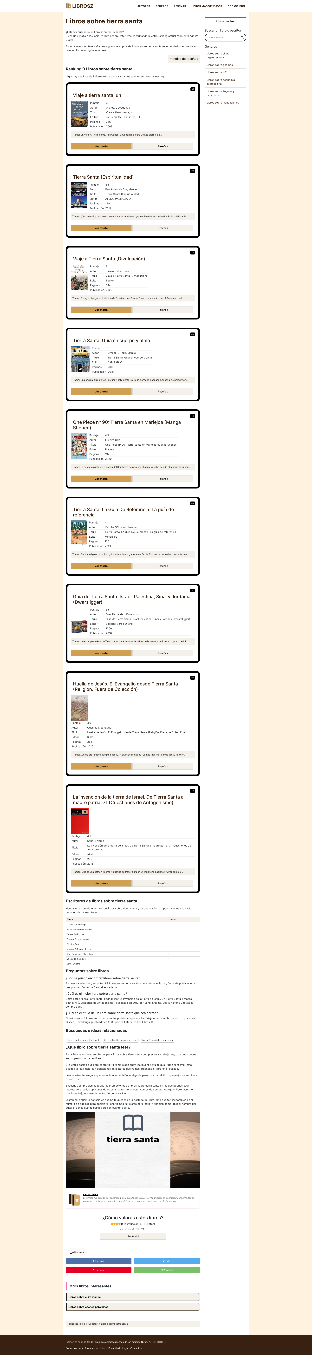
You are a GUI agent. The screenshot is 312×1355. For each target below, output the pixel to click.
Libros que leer (225, 21)
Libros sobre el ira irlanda (84, 1297)
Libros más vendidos (206, 6)
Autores (143, 6)
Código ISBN (236, 6)
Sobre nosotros (74, 1348)
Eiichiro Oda (112, 440)
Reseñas (180, 6)
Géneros (162, 6)
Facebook (100, 1261)
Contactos (136, 1348)
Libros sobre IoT (217, 72)
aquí (78, 1006)
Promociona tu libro (95, 1348)
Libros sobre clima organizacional (218, 55)
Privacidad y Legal (118, 1348)
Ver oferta (101, 146)
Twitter (168, 1261)
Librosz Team (90, 1194)
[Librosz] (79, 6)
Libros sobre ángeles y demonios (220, 93)
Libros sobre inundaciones (223, 102)
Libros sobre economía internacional (221, 81)
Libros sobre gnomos (220, 64)
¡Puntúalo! (133, 1236)
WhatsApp (168, 1270)
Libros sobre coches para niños (88, 1307)
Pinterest (99, 1270)
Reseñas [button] (163, 146)
